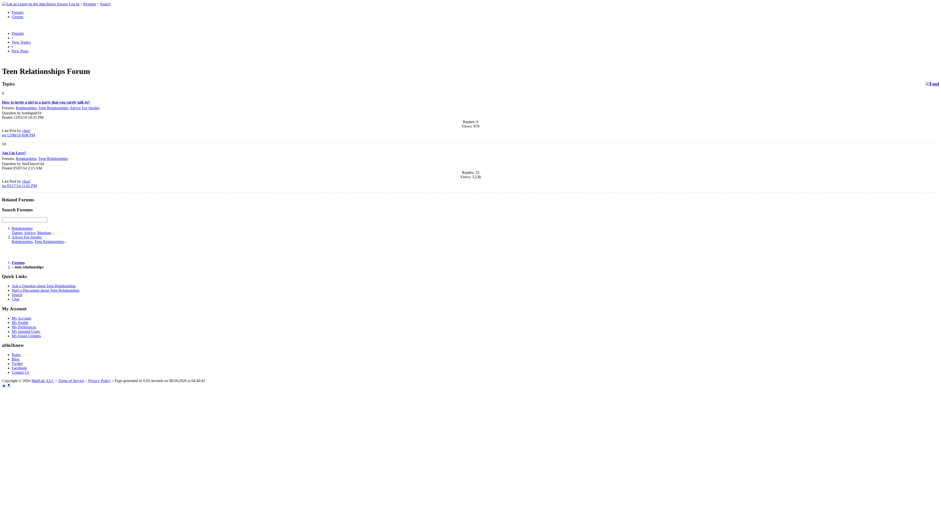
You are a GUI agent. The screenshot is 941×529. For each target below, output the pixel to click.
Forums (18, 12)
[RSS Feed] (932, 84)
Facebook (19, 368)
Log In (74, 4)
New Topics (21, 42)
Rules (16, 355)
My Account (21, 318)
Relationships (26, 108)
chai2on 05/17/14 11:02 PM (19, 183)
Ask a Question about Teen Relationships (44, 286)
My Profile (20, 323)
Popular (18, 33)
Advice (29, 233)
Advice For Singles (84, 108)
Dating (17, 233)
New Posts (20, 51)
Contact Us (20, 372)
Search (105, 4)
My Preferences (24, 327)
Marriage (44, 233)
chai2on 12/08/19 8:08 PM (18, 133)
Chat (15, 299)
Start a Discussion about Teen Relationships (45, 290)
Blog (15, 359)
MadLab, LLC (42, 381)
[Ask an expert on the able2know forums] (35, 4)
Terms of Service (71, 381)
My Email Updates (26, 336)
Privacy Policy (99, 381)
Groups (17, 17)
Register (89, 4)
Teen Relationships (53, 108)
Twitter (17, 363)
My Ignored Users (26, 331)
